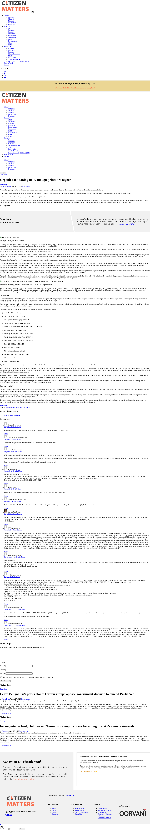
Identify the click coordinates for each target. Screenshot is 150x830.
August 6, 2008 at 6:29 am (12, 439)
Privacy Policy (102, 808)
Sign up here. (70, 795)
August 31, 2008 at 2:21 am (13, 530)
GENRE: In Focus (23, 407)
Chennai (11, 19)
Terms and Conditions (105, 810)
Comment (4, 662)
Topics (6, 26)
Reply (6, 434)
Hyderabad (11, 24)
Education (11, 34)
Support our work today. (23, 779)
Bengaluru (11, 17)
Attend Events (79, 810)
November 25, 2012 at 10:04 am (14, 609)
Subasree (5, 731)
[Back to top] (0, 825)
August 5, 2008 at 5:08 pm (12, 427)
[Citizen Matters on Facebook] (7, 815)
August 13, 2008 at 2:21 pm (13, 514)
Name (2, 666)
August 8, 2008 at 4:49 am (12, 489)
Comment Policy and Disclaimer (105, 815)
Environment (12, 35)
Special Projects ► (14, 59)
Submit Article (8, 63)
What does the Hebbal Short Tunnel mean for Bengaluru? (75, 88)
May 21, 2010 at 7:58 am (12, 577)
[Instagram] (5, 72)
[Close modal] (1, 827)
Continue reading (5, 713)
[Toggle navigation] (4, 173)
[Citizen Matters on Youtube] (11, 815)
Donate (6, 65)
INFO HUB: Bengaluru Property (18, 61)
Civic (10, 28)
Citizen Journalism (14, 54)
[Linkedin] (5, 75)
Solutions (11, 52)
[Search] (1, 173)
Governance (12, 37)
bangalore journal (11, 407)
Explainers (11, 50)
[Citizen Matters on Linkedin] (9, 815)
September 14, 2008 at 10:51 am (14, 557)
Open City (78, 814)
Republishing (102, 812)
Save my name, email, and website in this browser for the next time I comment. (27, 677)
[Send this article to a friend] (1, 184)
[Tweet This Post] (3, 184)
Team (54, 810)
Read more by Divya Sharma (9, 415)
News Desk (6, 699)
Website (2, 673)
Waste (10, 43)
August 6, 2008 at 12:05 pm (13, 471)
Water (10, 45)
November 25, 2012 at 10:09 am (14, 625)
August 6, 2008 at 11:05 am (13, 452)
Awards (54, 812)
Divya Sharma (6, 186)
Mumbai (11, 21)
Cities (6, 15)
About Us (55, 808)
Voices (10, 56)
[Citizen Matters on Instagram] (6, 815)
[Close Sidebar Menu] (32, 12)
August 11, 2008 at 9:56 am (13, 501)
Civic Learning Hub (81, 812)
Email (2, 670)
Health (10, 39)
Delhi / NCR (12, 23)
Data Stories (12, 57)
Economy (11, 32)
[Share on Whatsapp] (5, 184)
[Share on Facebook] (6, 184)
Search (22, 829)
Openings (55, 814)
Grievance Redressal (104, 818)
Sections (7, 46)
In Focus (11, 48)
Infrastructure (12, 41)
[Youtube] (5, 77)
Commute (11, 30)
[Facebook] (4, 74)
